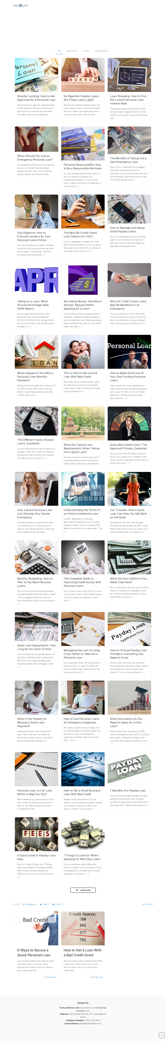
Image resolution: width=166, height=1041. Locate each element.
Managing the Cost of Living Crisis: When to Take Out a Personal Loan (82, 654)
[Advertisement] (83, 29)
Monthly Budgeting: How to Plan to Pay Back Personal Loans (34, 582)
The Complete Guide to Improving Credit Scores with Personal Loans (82, 582)
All (59, 51)
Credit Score (71, 51)
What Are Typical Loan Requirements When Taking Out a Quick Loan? (81, 448)
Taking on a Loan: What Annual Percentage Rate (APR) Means (33, 305)
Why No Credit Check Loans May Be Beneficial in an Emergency (128, 305)
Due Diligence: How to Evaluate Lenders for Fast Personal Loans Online (33, 236)
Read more (51, 977)
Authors (58, 904)
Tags (45, 904)
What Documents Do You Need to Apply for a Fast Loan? (126, 722)
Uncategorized (101, 51)
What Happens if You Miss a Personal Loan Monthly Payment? (35, 376)
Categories (30, 904)
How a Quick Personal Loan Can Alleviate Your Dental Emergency (34, 513)
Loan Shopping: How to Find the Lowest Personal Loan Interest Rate (128, 100)
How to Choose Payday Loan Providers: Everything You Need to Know (128, 654)
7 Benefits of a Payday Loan (128, 790)
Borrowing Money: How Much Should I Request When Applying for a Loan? (83, 305)
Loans (86, 51)
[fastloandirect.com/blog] (21, 5)
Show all (149, 904)
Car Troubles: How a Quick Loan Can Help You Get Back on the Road (128, 513)
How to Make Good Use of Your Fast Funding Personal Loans (128, 376)
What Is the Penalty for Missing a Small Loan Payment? (32, 722)
